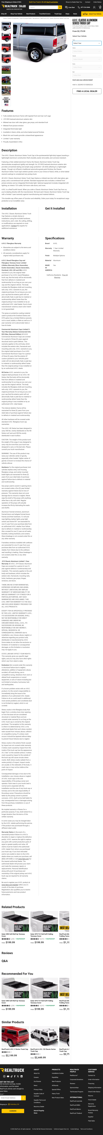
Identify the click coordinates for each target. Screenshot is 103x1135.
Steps (67, 14)
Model (74, 56)
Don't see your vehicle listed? (83, 80)
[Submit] (23, 1097)
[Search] (60, 7)
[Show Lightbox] (40, 42)
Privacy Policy (38, 1089)
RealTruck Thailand (76, 1113)
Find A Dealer (92, 1100)
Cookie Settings (74, 1129)
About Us (37, 1073)
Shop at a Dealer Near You (74, 2)
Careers (36, 1077)
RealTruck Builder (52, 2)
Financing (91, 1083)
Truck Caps (58, 14)
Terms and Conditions (86, 1129)
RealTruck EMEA (75, 1105)
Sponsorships (74, 1087)
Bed (74, 72)
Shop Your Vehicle (16, 14)
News (35, 1085)
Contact (87, 2)
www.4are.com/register (10, 885)
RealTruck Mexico (75, 1109)
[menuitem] (4, 14)
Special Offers (56, 1089)
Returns (90, 1095)
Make (74, 48)
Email (2, 1094)
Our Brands (37, 1081)
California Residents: (57, 276)
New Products (30, 14)
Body (74, 64)
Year (74, 40)
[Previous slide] (4, 927)
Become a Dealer (39, 1106)
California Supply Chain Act (61, 1129)
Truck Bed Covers (44, 14)
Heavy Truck (56, 1093)
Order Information (93, 1079)
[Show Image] (6, 26)
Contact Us (91, 1075)
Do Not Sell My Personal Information (42, 1129)
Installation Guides (58, 1073)
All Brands (55, 1085)
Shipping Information (94, 1087)
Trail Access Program (76, 1091)
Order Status (97, 2)
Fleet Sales (91, 1121)
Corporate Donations (76, 1079)
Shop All (4, 14)
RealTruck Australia (76, 1101)
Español (90, 1117)
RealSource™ (74, 1075)
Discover (4, 19)
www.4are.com (23, 859)
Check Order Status (94, 1091)
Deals (75, 14)
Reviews (72, 1083)
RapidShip (55, 1077)
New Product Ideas (58, 1097)
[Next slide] (67, 927)
